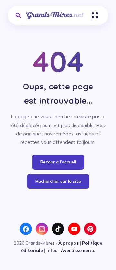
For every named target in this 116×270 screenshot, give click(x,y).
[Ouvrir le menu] (95, 15)
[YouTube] (74, 229)
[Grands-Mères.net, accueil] (55, 15)
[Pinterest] (90, 229)
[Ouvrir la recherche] (18, 15)
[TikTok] (58, 229)
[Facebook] (26, 229)
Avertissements (78, 250)
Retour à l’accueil (58, 162)
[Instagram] (42, 229)
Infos (51, 250)
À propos (68, 243)
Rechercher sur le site (58, 181)
